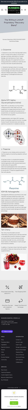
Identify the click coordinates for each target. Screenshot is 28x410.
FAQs (2, 352)
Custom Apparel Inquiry (6, 375)
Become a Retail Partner (7, 377)
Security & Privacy (20, 357)
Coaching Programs (5, 372)
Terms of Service (20, 354)
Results (3, 349)
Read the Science (5, 347)
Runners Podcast (5, 357)
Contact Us (18, 339)
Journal (3, 354)
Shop (2, 339)
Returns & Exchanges (21, 349)
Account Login (19, 342)
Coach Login (19, 344)
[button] (5, 9)
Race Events (4, 370)
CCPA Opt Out (19, 359)
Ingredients (4, 344)
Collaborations (19, 362)
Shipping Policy (19, 352)
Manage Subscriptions (21, 347)
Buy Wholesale (4, 380)
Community (4, 359)
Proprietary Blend (5, 342)
